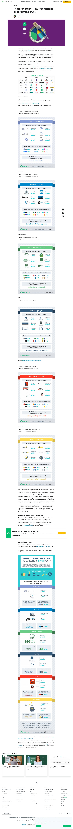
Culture (29, 764)
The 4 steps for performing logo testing (30, 103)
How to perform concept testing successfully (31, 360)
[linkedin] (63, 216)
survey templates (45, 524)
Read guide (62, 533)
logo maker (48, 546)
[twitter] (63, 213)
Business (5, 764)
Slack (29, 50)
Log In (61, 1)
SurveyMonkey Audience (45, 68)
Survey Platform (53, 764)
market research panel (28, 525)
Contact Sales (56, 1)
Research (15, 5)
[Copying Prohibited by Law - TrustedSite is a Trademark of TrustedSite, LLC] (34, 825)
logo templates (39, 546)
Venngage (34, 66)
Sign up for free (67, 1)
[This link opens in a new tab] (59, 813)
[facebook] (63, 209)
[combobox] (6, 813)
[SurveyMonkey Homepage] (7, 2)
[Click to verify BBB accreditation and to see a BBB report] (24, 825)
